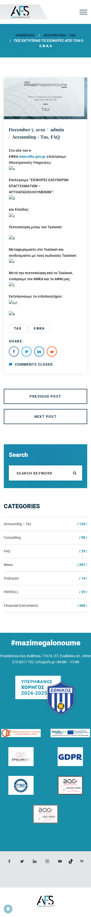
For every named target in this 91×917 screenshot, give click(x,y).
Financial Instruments (21, 606)
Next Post (45, 417)
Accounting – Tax (17, 524)
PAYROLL (11, 592)
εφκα (39, 328)
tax (17, 328)
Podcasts (11, 578)
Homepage (25, 35)
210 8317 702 (23, 662)
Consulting (12, 537)
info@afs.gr (45, 662)
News (8, 565)
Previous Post (45, 396)
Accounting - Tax (59, 35)
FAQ (55, 137)
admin (57, 130)
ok (74, 473)
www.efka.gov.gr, (32, 156)
